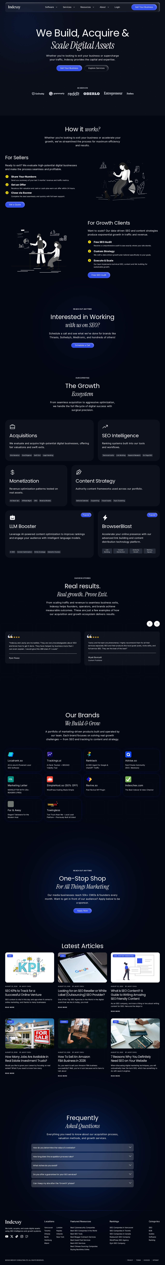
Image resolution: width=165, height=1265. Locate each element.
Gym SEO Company (117, 1243)
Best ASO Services (77, 1243)
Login (117, 7)
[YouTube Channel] (6, 1236)
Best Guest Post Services (80, 1240)
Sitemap (156, 1260)
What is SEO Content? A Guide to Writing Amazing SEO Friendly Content (128, 995)
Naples (59, 1231)
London (59, 1227)
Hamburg (48, 1240)
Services (67, 7)
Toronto (47, 1231)
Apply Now (82, 910)
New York (60, 1237)
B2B (150, 1231)
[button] (82, 1147)
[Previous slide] (150, 624)
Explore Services (96, 68)
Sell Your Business (69, 68)
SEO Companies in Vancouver (121, 1227)
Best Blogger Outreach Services (83, 1237)
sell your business (144, 7)
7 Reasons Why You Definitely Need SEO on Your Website (131, 1059)
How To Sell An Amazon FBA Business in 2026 (74, 1059)
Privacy (130, 1260)
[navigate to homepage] (24, 7)
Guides (64, 1021)
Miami (46, 1243)
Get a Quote (15, 204)
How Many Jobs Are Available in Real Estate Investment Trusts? (26, 1059)
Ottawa (47, 1234)
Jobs (10, 1021)
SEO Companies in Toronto (120, 1231)
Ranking (152, 1240)
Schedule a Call (82, 345)
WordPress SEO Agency (119, 1240)
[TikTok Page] (16, 1236)
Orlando (59, 1234)
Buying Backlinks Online (79, 1249)
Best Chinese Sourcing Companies (83, 1246)
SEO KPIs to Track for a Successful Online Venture (23, 993)
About (103, 7)
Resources (85, 7)
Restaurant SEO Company (120, 1237)
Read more (9, 1007)
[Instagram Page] (21, 1236)
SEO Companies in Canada (120, 1234)
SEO (10, 956)
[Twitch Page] (26, 1236)
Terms (138, 1260)
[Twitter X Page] (11, 1236)
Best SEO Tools (76, 1234)
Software (49, 7)
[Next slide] (157, 624)
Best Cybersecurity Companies (82, 1227)
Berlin (46, 1237)
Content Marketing (126, 956)
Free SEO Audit (99, 275)
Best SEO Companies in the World (83, 1231)
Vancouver (48, 1227)
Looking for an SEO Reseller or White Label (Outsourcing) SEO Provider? (82, 993)
